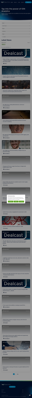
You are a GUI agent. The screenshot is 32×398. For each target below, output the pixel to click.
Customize (10, 201)
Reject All (16, 201)
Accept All (21, 201)
